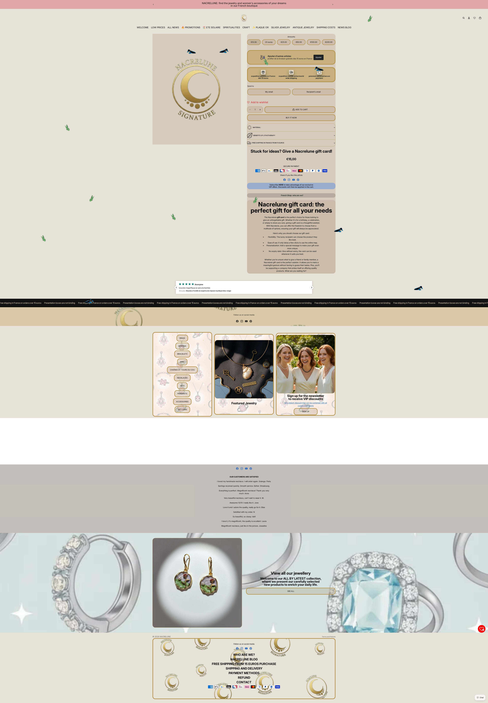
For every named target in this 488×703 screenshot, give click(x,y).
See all (290, 591)
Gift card (182, 409)
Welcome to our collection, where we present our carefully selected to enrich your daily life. (290, 581)
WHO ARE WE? (244, 655)
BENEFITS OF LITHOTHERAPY (264, 135)
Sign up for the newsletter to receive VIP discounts (305, 397)
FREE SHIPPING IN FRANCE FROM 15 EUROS (268, 143)
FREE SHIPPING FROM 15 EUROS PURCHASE (244, 664)
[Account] (469, 18)
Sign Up (305, 411)
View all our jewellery (291, 573)
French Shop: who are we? (292, 195)
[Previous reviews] (176, 287)
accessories (182, 401)
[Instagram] (289, 179)
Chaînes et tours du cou (182, 370)
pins (182, 362)
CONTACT (244, 682)
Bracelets (182, 354)
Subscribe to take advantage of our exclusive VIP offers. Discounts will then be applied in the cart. (291, 186)
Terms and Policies (329, 637)
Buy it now (291, 118)
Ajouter (319, 57)
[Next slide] (333, 4)
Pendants (182, 393)
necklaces (182, 378)
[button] (244, 287)
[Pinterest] (298, 179)
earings (182, 346)
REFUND (244, 677)
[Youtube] (293, 179)
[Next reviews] (311, 287)
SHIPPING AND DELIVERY (244, 668)
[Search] (463, 18)
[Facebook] (284, 179)
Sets (182, 386)
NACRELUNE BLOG (244, 659)
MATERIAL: (257, 127)
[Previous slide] (153, 4)
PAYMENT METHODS (244, 673)
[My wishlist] (474, 18)
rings (182, 338)
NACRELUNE (165, 636)
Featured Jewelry (244, 403)
